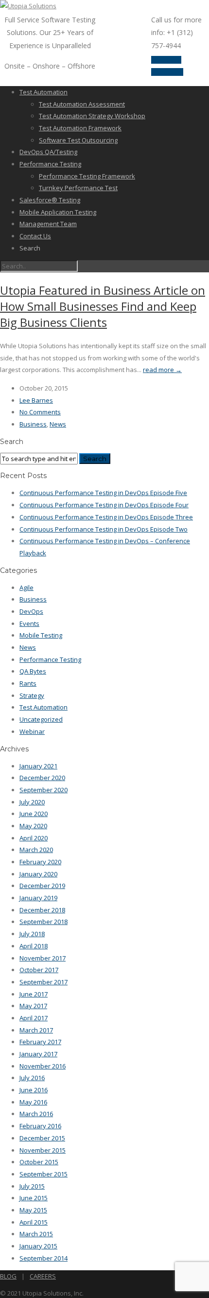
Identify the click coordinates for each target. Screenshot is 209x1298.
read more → (162, 369)
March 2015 (36, 1233)
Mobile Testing (40, 635)
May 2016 (33, 1102)
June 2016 (33, 1089)
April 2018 (33, 946)
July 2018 (32, 933)
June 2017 (33, 994)
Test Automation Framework (80, 128)
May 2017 (33, 1005)
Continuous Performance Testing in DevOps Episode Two (103, 529)
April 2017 (33, 1018)
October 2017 (38, 969)
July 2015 (32, 1186)
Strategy (31, 695)
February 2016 (40, 1125)
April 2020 (33, 838)
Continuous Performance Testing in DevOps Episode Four (104, 504)
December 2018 (42, 910)
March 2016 (36, 1113)
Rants (27, 683)
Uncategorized (41, 719)
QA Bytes (32, 671)
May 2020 (33, 825)
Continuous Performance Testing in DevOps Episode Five (103, 492)
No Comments (40, 412)
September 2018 (43, 921)
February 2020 (40, 861)
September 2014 (43, 1258)
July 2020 (32, 802)
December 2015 (42, 1138)
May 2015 (33, 1210)
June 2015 (33, 1197)
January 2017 (38, 1053)
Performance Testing (50, 164)
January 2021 (38, 766)
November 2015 (42, 1150)
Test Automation (43, 92)
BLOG (8, 1276)
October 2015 (38, 1161)
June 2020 (33, 813)
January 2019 (38, 897)
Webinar (32, 731)
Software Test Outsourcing (78, 140)
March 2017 (36, 1030)
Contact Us (35, 235)
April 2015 (33, 1222)
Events (29, 623)
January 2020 (38, 874)
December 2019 (42, 885)
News (58, 424)
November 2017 (42, 958)
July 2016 (32, 1077)
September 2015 (43, 1174)
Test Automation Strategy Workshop (92, 115)
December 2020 (42, 777)
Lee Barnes (36, 400)
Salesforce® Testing (49, 200)
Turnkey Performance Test (78, 187)
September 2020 (43, 789)
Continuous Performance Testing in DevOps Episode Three (106, 517)
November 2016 (42, 1066)
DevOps (31, 611)
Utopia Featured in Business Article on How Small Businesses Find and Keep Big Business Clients (102, 306)
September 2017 (43, 982)
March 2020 (36, 849)
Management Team (48, 223)
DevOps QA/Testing (48, 151)
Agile (26, 587)
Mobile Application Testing (57, 212)
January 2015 (38, 1246)
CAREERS (43, 1276)
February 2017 (40, 1041)
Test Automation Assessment (82, 104)
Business (33, 424)
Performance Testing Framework (87, 176)
